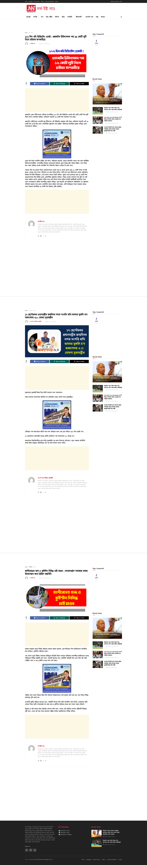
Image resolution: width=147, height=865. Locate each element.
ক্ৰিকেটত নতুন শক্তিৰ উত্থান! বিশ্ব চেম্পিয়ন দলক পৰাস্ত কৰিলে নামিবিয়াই (113, 109)
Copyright (30, 1)
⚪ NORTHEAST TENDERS (65, 834)
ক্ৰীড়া (63, 17)
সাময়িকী (69, 17)
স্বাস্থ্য (97, 17)
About (26, 1)
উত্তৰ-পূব (30, 567)
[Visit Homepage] (40, 8)
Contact (56, 1)
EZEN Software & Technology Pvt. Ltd (44, 859)
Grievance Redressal (49, 1)
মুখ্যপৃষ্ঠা (28, 17)
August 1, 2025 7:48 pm (50, 321)
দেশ (42, 17)
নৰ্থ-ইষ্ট (35, 17)
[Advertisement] (91, 8)
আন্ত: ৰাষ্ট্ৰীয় (49, 17)
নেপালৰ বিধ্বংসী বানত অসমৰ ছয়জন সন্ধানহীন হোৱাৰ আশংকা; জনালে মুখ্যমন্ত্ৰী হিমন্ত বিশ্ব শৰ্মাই (112, 129)
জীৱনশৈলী (79, 17)
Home (26, 32)
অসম (35, 567)
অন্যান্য (103, 17)
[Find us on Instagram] (34, 850)
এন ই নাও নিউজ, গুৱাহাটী (35, 321)
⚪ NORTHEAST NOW (64, 831)
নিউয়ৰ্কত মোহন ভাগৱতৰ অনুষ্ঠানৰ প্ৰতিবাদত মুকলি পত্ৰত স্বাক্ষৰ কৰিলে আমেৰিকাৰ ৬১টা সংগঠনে (107, 99)
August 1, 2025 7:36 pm (44, 578)
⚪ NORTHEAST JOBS (64, 833)
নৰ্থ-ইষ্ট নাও (32, 43)
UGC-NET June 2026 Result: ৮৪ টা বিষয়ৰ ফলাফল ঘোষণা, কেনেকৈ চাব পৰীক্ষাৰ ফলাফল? (113, 119)
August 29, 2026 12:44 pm (102, 102)
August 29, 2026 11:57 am (112, 112)
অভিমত (57, 17)
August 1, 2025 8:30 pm (44, 43)
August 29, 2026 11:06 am (112, 123)
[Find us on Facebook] (26, 850)
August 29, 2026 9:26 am (112, 133)
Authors (42, 1)
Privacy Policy (37, 1)
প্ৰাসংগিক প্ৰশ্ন (89, 17)
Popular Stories (32, 310)
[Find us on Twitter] (30, 850)
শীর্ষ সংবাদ (31, 32)
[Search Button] (121, 17)
